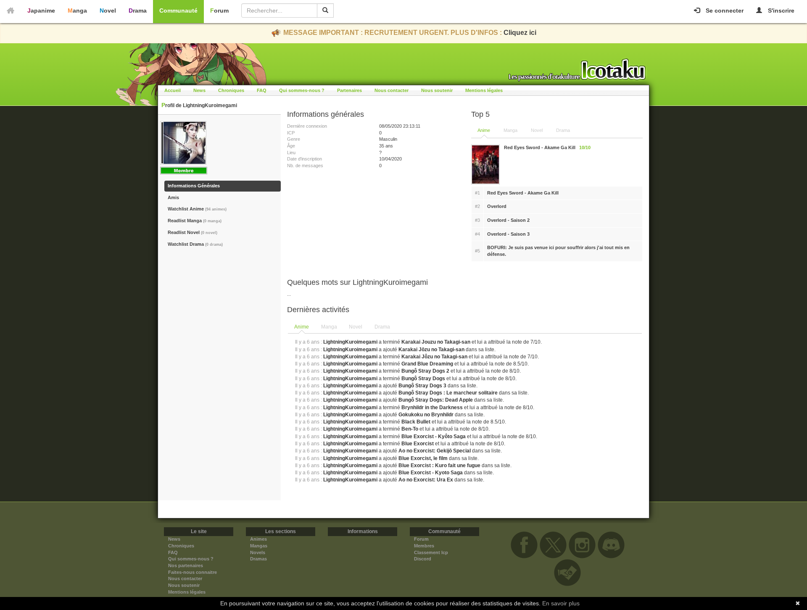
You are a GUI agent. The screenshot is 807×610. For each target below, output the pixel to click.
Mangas (258, 545)
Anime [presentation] (301, 327)
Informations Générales (194, 185)
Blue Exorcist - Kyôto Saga (433, 436)
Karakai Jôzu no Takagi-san (434, 357)
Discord (422, 558)
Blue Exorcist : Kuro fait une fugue (439, 465)
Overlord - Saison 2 (508, 220)
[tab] (302, 327)
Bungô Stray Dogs (423, 378)
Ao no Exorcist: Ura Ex (425, 480)
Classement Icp (431, 552)
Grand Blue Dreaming (427, 364)
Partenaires (349, 90)
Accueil (172, 90)
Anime (483, 130)
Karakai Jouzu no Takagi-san (435, 342)
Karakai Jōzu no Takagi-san (432, 349)
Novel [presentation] (355, 327)
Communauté (178, 10)
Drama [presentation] (382, 327)
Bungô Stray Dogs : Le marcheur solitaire (448, 393)
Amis (173, 197)
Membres (424, 545)
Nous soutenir (437, 90)
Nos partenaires (185, 565)
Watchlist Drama (195, 244)
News (199, 90)
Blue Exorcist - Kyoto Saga (430, 473)
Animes (258, 539)
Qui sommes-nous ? (301, 90)
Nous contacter (391, 90)
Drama (138, 10)
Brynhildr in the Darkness (432, 407)
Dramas (258, 558)
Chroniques (231, 90)
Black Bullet (415, 422)
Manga (77, 10)
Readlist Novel (192, 232)
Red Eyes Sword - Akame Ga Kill (523, 192)
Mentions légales (484, 90)
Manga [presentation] (329, 327)
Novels (257, 552)
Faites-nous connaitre (192, 572)
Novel (108, 10)
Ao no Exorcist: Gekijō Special (434, 451)
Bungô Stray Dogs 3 (422, 386)
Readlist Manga (195, 220)
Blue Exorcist (417, 444)
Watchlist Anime (197, 208)
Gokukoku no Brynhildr (426, 415)
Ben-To (409, 429)
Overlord (496, 206)
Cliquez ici (520, 32)
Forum (219, 10)
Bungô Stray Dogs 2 (425, 371)
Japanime (41, 10)
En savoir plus (561, 603)
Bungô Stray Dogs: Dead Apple (435, 400)
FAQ (261, 90)
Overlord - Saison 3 (508, 234)
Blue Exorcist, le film (423, 458)
